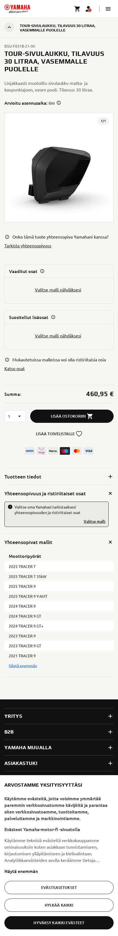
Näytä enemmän (21, 871)
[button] (108, 8)
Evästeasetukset (59, 887)
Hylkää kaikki (59, 905)
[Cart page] (77, 9)
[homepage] (17, 9)
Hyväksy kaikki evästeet (58, 922)
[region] (59, 855)
